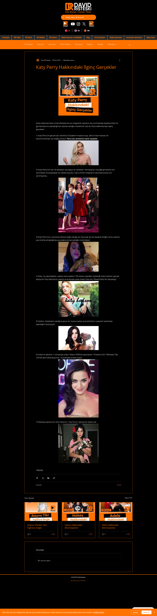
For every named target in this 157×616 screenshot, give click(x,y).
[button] (129, 44)
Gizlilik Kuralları (98, 612)
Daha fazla (111, 44)
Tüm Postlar (28, 44)
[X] (84, 24)
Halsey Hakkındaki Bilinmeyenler (73, 526)
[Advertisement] (69, 598)
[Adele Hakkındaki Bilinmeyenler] (115, 511)
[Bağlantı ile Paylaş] (54, 478)
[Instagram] (78, 24)
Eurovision (79, 44)
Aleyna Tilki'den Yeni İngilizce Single (37, 526)
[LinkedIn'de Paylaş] (48, 478)
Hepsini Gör (129, 498)
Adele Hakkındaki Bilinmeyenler (110, 526)
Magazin (90, 44)
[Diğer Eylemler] (119, 60)
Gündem (100, 44)
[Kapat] (154, 612)
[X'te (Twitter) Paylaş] (43, 478)
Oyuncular (52, 44)
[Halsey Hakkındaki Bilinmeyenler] (78, 511)
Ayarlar (135, 612)
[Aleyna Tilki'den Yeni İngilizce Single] (41, 511)
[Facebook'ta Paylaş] (37, 478)
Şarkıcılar (40, 44)
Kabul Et (146, 612)
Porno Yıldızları (65, 44)
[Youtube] (73, 24)
